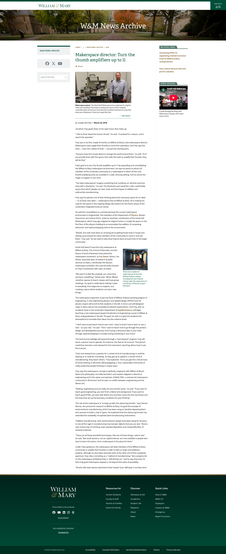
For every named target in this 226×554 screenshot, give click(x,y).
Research (135, 508)
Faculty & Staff (112, 499)
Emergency (160, 512)
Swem (105, 256)
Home (77, 47)
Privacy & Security (173, 550)
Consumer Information (110, 550)
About (133, 512)
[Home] (54, 5)
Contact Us (63, 532)
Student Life (136, 503)
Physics (134, 215)
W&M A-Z (159, 499)
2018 (107, 47)
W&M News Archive (113, 26)
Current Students (113, 495)
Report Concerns (162, 516)
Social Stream (63, 518)
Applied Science (125, 310)
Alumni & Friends (113, 508)
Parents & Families (114, 503)
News (133, 516)
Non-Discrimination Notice (136, 550)
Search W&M (161, 495)
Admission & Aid (138, 495)
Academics (135, 499)
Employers (159, 503)
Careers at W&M (162, 508)
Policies (156, 550)
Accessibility (90, 550)
